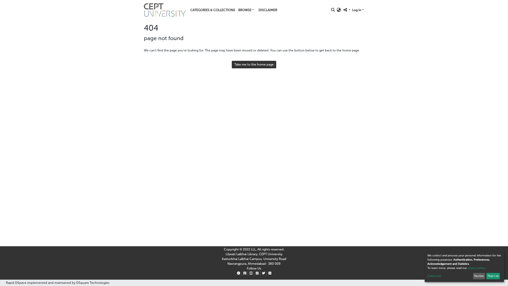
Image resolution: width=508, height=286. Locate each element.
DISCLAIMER (268, 10)
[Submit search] (333, 10)
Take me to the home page (254, 64)
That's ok (493, 276)
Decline (479, 276)
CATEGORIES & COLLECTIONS (212, 10)
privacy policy (476, 268)
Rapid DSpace (16, 283)
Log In (356, 10)
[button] (338, 10)
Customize (434, 276)
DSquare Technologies (92, 283)
